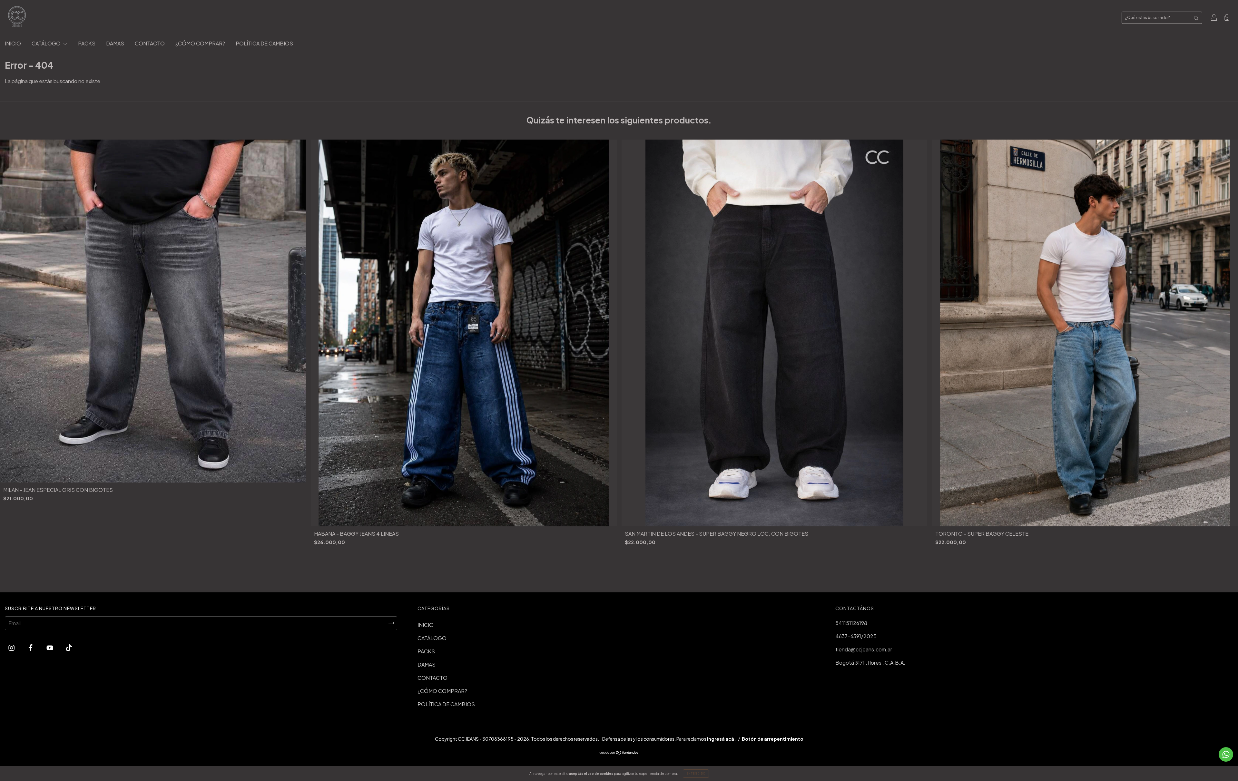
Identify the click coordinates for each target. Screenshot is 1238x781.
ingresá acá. (721, 739)
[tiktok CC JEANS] (68, 647)
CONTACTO (150, 43)
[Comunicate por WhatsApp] (1226, 754)
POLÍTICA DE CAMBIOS (264, 43)
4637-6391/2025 (856, 636)
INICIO (13, 43)
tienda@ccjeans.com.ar (863, 649)
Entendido (695, 773)
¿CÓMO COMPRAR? (200, 43)
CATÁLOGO (47, 43)
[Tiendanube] (619, 752)
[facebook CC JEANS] (31, 647)
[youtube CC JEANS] (50, 647)
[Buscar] (1196, 18)
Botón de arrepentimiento (772, 739)
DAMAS (115, 43)
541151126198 (851, 623)
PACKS (86, 43)
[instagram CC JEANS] (12, 647)
